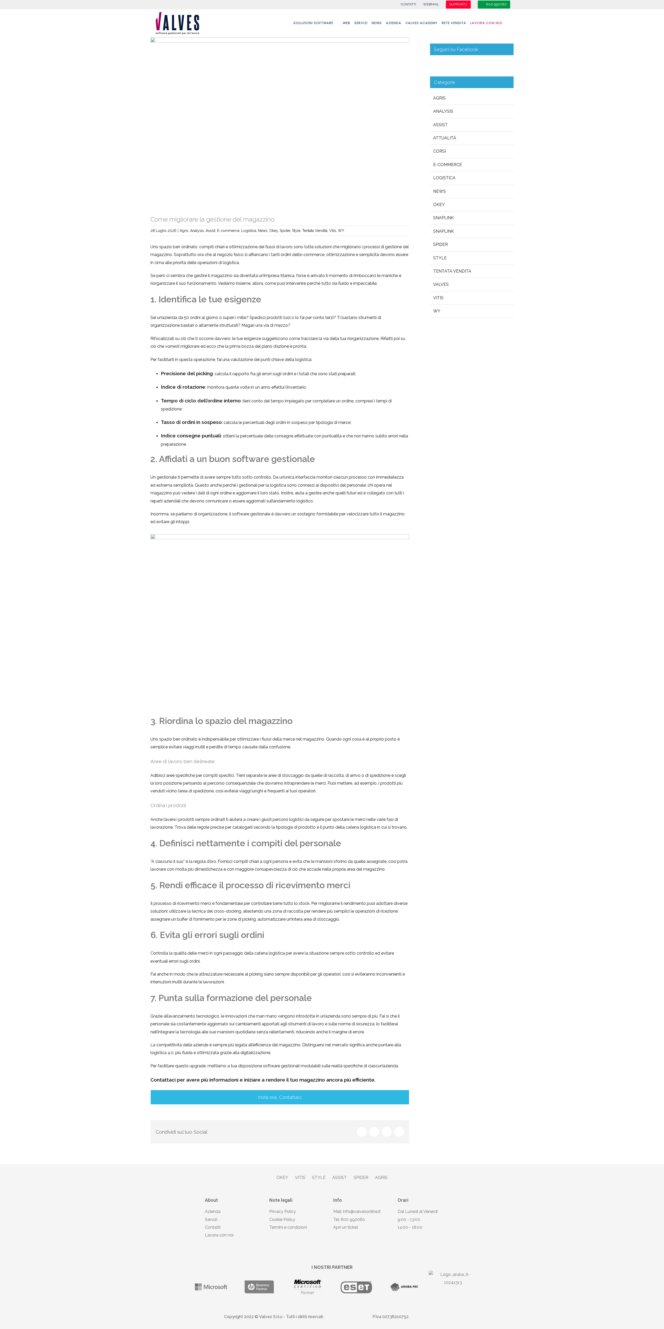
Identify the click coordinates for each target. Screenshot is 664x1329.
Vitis (332, 231)
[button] (508, 23)
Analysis (197, 231)
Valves (441, 284)
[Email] (399, 1132)
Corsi (439, 151)
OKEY (282, 1177)
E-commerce (228, 231)
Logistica (248, 231)
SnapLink (443, 231)
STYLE (319, 1177)
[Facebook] (362, 1132)
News (262, 231)
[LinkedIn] (387, 1132)
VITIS (300, 1177)
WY (341, 231)
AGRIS (381, 1177)
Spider (285, 231)
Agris (184, 231)
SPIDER (361, 1177)
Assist (210, 231)
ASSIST (339, 1177)
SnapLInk (443, 217)
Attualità (444, 138)
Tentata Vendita (314, 231)
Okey (273, 231)
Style (296, 231)
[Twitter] (374, 1132)
